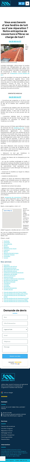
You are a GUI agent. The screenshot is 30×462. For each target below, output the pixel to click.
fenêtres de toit (19, 128)
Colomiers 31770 (16, 449)
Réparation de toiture (10, 266)
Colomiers (7, 242)
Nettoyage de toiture (10, 268)
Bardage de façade (9, 282)
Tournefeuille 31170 (7, 451)
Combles (6, 285)
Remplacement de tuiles (11, 269)
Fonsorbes (7, 256)
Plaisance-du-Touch (10, 248)
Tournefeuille (8, 244)
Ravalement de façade (11, 280)
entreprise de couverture (13, 197)
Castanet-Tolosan (9, 254)
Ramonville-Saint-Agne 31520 (10, 456)
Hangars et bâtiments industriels (14, 278)
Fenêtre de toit (8, 289)
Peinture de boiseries (10, 288)
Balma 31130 (17, 454)
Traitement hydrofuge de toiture (13, 272)
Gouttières (7, 286)
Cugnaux (6, 250)
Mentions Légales (8, 460)
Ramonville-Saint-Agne (11, 253)
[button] (27, 3)
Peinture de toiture (9, 275)
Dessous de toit (8, 277)
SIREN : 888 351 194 (21, 460)
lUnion (6, 258)
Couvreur (6, 265)
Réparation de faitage (10, 274)
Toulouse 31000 (6, 449)
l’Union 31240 (9, 454)
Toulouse (6, 241)
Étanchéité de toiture (10, 271)
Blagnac (6, 247)
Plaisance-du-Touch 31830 (13, 453)
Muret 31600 (17, 451)
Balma (6, 251)
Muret (6, 245)
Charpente (7, 283)
